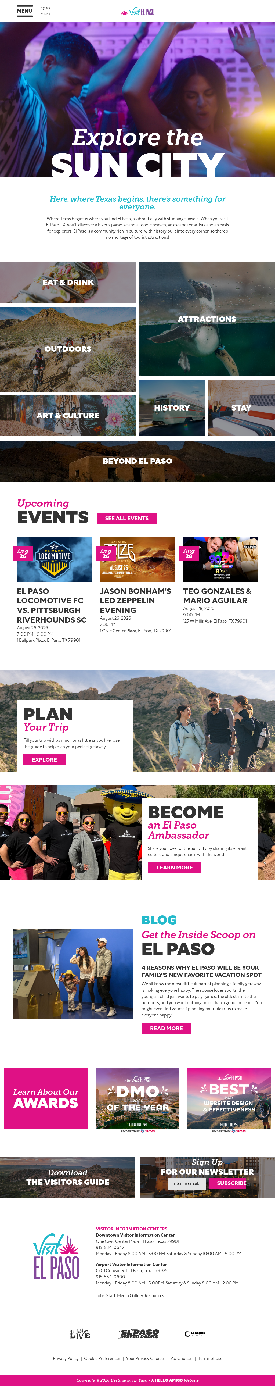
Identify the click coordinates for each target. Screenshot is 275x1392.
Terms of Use (210, 1359)
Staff (110, 1296)
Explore (44, 759)
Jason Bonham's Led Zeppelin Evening (135, 601)
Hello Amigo (169, 1380)
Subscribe (231, 1183)
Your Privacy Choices (145, 1359)
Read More (166, 1028)
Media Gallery (130, 1296)
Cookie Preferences (102, 1359)
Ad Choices (182, 1359)
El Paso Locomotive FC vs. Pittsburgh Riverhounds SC (51, 606)
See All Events (127, 518)
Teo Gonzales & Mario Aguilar (217, 596)
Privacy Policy (66, 1359)
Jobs (100, 1296)
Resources (154, 1296)
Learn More (175, 867)
